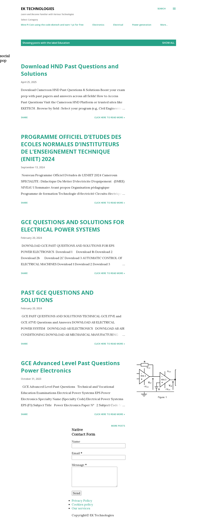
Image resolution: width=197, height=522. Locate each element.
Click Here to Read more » (109, 117)
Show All (168, 42)
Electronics (98, 24)
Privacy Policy (82, 500)
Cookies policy (82, 504)
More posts (118, 425)
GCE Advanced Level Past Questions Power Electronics (70, 366)
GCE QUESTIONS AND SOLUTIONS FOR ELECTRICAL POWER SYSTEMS (72, 225)
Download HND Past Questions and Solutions (70, 69)
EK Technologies (37, 8)
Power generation (141, 24)
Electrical (118, 24)
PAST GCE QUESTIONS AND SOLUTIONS (57, 296)
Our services (81, 508)
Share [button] (24, 117)
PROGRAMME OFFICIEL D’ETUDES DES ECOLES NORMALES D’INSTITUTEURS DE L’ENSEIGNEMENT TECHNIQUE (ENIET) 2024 (71, 148)
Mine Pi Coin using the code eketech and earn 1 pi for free (52, 24)
